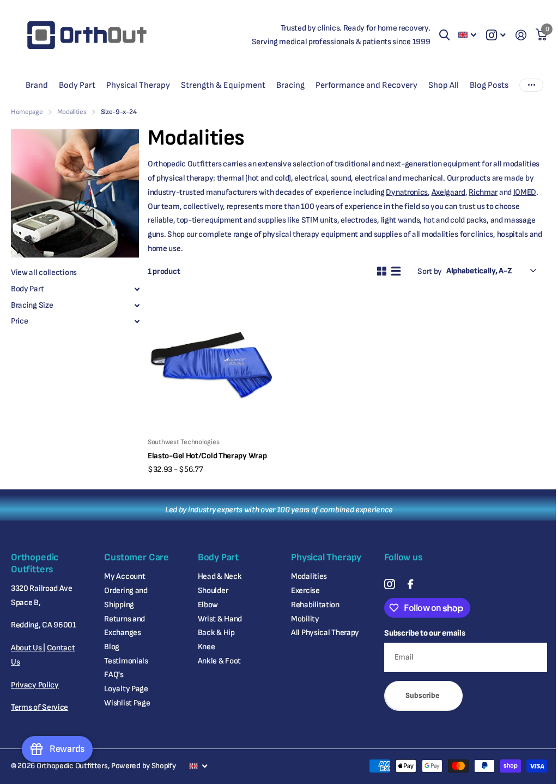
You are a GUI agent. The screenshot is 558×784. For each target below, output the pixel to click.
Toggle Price (137, 321)
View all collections (44, 272)
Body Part (27, 289)
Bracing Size (32, 305)
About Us (27, 648)
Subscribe (423, 695)
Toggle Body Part (137, 289)
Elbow (208, 605)
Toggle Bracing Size (137, 305)
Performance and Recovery (366, 85)
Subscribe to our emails (424, 633)
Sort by (429, 271)
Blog (111, 647)
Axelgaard (448, 192)
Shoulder (213, 590)
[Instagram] (389, 584)
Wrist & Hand (220, 619)
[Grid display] (381, 271)
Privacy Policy (35, 685)
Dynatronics (407, 192)
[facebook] (410, 584)
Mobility (305, 619)
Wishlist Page (127, 703)
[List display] (396, 271)
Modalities (72, 111)
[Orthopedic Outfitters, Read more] (496, 35)
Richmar (483, 192)
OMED (525, 192)
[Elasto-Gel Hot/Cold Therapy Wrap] (211, 365)
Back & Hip (216, 632)
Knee (206, 647)
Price (19, 321)
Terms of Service (39, 707)
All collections (37, 85)
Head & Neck (220, 576)
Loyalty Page (126, 689)
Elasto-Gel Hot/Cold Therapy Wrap (207, 456)
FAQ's (114, 674)
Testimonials (126, 661)
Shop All (443, 85)
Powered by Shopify (143, 765)
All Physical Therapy (325, 632)
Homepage (27, 111)
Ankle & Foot (219, 661)
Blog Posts (489, 85)
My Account (124, 576)
